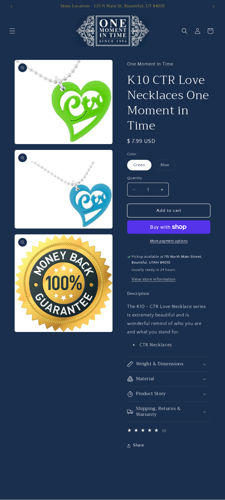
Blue (168, 166)
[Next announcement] (213, 6)
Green (139, 165)
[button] (12, 31)
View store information (153, 279)
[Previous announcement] (11, 6)
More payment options (169, 241)
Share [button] (138, 445)
